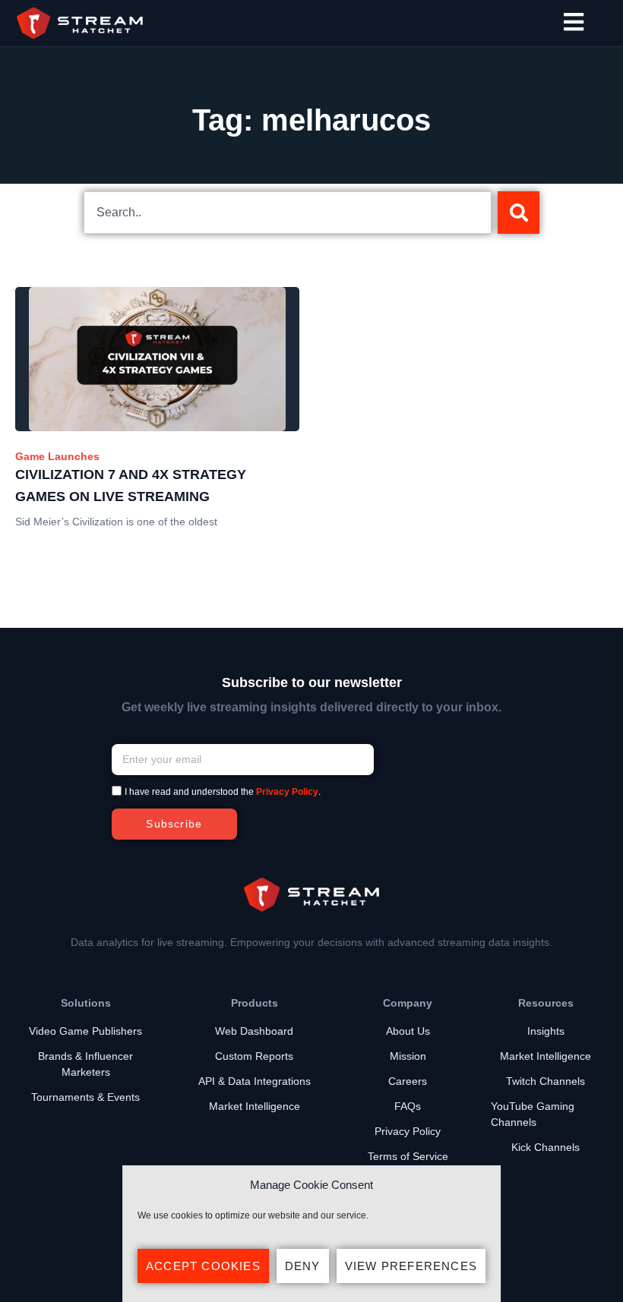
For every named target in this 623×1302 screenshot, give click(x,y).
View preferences (411, 1265)
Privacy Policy (287, 792)
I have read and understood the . (223, 792)
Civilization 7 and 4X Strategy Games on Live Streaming (130, 485)
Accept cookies (203, 1265)
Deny (303, 1265)
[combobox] (288, 212)
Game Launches (57, 456)
